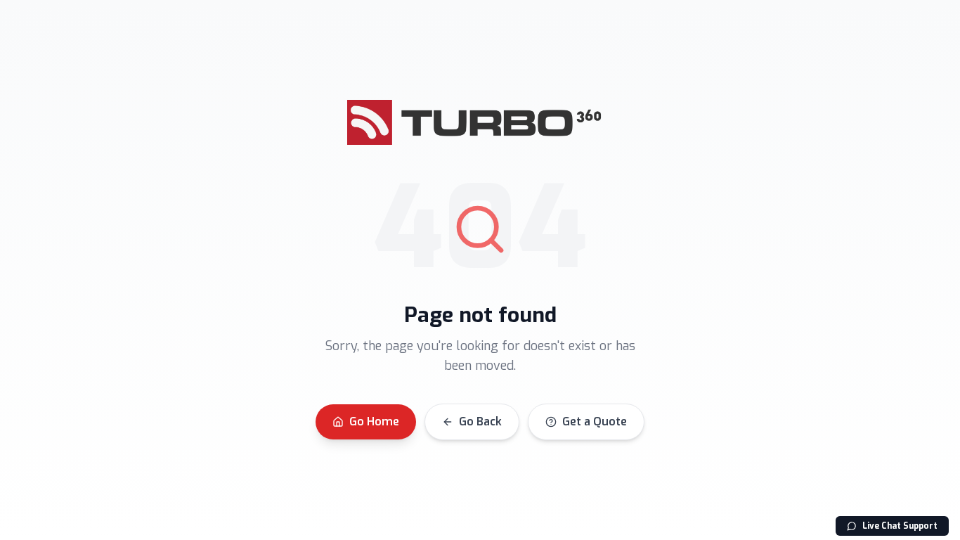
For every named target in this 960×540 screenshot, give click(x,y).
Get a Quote (594, 421)
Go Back (480, 421)
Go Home (374, 421)
